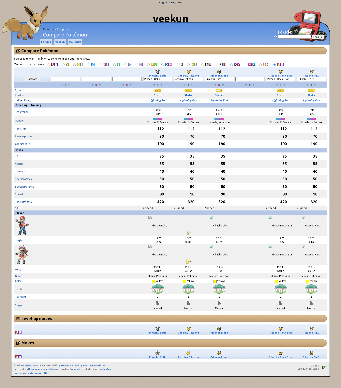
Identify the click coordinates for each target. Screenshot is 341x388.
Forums (46, 42)
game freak (87, 365)
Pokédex (48, 29)
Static (158, 95)
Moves (27, 343)
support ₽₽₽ (41, 373)
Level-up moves (36, 318)
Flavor (20, 213)
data (30, 373)
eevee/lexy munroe (31, 365)
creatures (99, 365)
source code (20, 373)
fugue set (75, 369)
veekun (170, 18)
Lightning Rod (157, 100)
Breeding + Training (28, 105)
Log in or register (170, 2)
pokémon (64, 365)
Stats (19, 150)
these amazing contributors (43, 369)
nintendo (75, 365)
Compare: (32, 79)
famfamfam (104, 369)
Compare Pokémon (39, 50)
